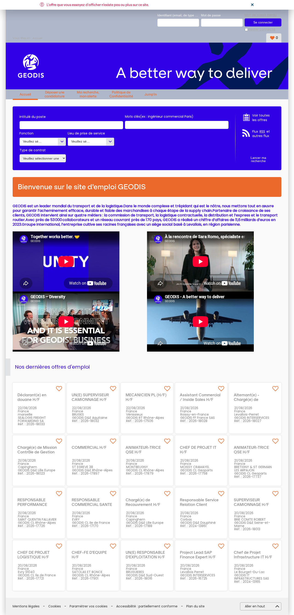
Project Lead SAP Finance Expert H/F (198, 554)
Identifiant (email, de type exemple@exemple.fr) (178, 15)
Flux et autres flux (261, 133)
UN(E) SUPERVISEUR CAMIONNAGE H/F (90, 397)
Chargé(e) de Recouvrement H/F (143, 502)
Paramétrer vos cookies (88, 606)
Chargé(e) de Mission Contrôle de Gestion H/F (37, 452)
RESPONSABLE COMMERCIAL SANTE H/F (92, 504)
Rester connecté (262, 29)
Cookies (54, 606)
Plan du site (195, 606)
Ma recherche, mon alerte (88, 94)
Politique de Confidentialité (121, 94)
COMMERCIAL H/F (89, 447)
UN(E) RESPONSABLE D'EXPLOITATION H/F (145, 554)
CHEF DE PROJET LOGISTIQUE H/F (33, 554)
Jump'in (150, 94)
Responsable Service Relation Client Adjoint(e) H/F (199, 504)
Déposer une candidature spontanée (55, 94)
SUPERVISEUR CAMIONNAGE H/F (251, 502)
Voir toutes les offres (261, 117)
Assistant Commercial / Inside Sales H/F (200, 397)
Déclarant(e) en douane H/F (31, 397)
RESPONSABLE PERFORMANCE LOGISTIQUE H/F (33, 504)
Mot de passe (211, 15)
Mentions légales (26, 606)
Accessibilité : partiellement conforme (147, 606)
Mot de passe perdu (261, 15)
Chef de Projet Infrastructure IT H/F (253, 554)
